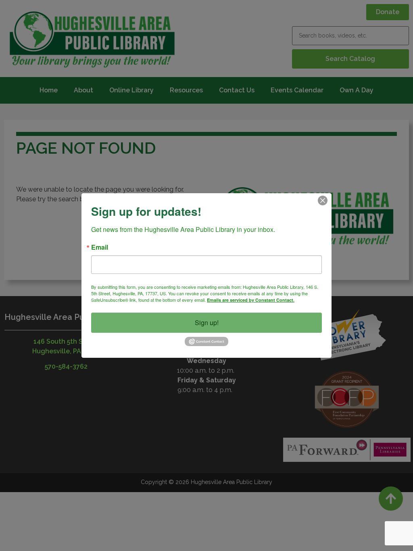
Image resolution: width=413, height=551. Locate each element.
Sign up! (207, 322)
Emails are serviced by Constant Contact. (250, 300)
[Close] (322, 200)
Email (99, 247)
